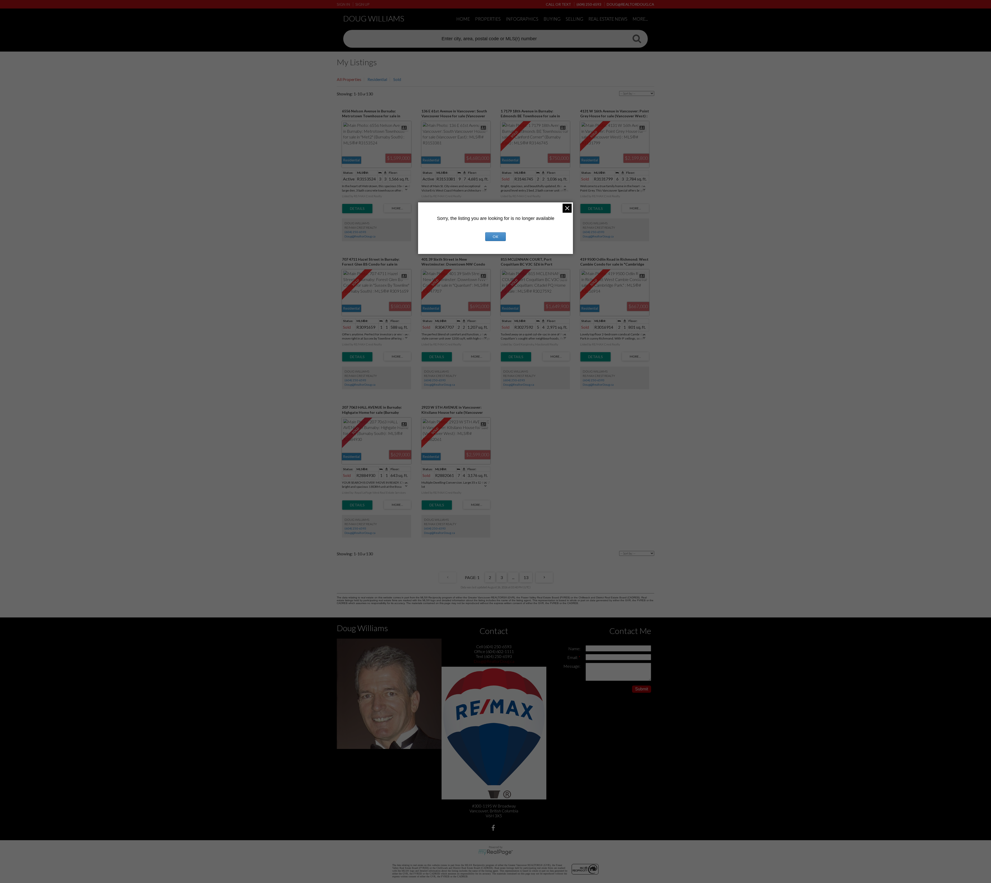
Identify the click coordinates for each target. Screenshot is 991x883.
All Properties (349, 79)
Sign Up (362, 4)
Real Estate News (607, 19)
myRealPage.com (495, 852)
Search (637, 38)
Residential (377, 79)
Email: (573, 657)
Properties (488, 19)
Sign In (343, 4)
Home (463, 19)
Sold (397, 79)
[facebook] (494, 828)
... (513, 577)
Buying (552, 19)
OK (495, 236)
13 (526, 577)
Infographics (522, 19)
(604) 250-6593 (355, 232)
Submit (641, 689)
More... (640, 19)
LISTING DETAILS (357, 208)
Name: (574, 648)
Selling (574, 19)
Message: (571, 666)
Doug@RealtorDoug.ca (360, 236)
